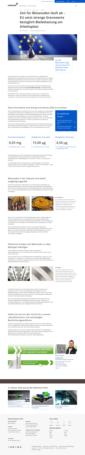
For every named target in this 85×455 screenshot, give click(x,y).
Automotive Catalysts (12, 428)
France (50, 437)
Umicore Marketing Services (14, 440)
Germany (58, 425)
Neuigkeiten (42, 9)
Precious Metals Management (32, 425)
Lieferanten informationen (60, 448)
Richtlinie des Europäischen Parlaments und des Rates (64, 127)
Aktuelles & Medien (34, 9)
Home (21, 9)
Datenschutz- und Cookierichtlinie (50, 446)
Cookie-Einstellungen (36, 449)
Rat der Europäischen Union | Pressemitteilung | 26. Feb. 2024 (65, 122)
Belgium (51, 425)
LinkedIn (57, 368)
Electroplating (22, 5)
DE (67, 1)
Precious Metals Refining (31, 426)
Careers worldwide (60, 1)
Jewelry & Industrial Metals (31, 423)
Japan (65, 432)
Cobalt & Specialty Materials (32, 432)
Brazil (50, 432)
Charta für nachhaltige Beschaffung (45, 448)
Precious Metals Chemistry (13, 432)
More (73, 1)
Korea (65, 434)
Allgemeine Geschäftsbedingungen (66, 446)
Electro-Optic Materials (30, 433)
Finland (63, 425)
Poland (69, 425)
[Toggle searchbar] (76, 6)
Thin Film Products (31, 5)
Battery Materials (11, 423)
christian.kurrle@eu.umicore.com (63, 361)
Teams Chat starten (59, 363)
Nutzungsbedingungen (36, 446)
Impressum (34, 448)
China (50, 434)
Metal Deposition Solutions (31, 435)
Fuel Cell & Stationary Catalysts (14, 430)
